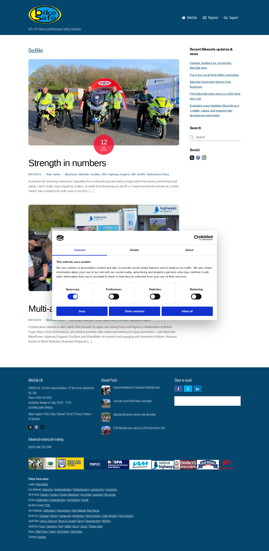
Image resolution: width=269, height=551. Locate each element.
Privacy (77, 414)
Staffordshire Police (158, 174)
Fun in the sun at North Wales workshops (214, 74)
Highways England (119, 174)
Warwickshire (63, 510)
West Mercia (93, 510)
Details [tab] (134, 250)
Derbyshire (47, 489)
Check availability (210, 401)
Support (233, 17)
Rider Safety (53, 174)
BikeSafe (191, 17)
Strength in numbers (67, 163)
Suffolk (67, 526)
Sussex (84, 526)
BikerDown (71, 174)
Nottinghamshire (81, 489)
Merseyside (109, 494)
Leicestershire (97, 489)
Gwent (53, 531)
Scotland (42, 537)
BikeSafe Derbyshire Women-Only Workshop (134, 414)
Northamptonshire (63, 489)
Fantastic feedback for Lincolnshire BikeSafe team (136, 387)
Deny (82, 311)
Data (53, 414)
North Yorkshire (93, 515)
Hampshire (51, 526)
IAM (133, 174)
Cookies (87, 414)
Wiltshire (106, 521)
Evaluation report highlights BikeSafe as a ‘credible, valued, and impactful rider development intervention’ (214, 110)
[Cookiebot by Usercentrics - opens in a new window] (197, 238)
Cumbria (54, 494)
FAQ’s (46, 414)
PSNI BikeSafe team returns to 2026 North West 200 (139, 428)
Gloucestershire (92, 521)
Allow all (187, 311)
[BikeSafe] (44, 21)
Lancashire (98, 494)
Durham (54, 515)
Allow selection (134, 311)
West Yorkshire (126, 515)
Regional (213, 17)
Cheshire (44, 494)
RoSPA (141, 174)
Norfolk (85, 500)
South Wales (76, 531)
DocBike (95, 174)
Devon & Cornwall (67, 521)
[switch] (114, 296)
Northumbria (78, 515)
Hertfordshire (73, 500)
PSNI (47, 505)
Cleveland (43, 515)
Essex (42, 526)
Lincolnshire (111, 489)
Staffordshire (49, 510)
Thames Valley (96, 526)
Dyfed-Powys (41, 531)
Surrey (75, 526)
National (61, 414)
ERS (104, 174)
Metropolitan (42, 484)
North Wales (63, 531)
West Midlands (79, 510)
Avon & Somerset (48, 521)
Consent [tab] (79, 250)
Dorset (80, 521)
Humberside (65, 515)
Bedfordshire (43, 500)
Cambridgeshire (58, 500)
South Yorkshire (109, 515)
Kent (61, 526)
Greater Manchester (69, 494)
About (31, 414)
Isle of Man (86, 494)
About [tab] (189, 250)
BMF (49, 447)
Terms (69, 414)
